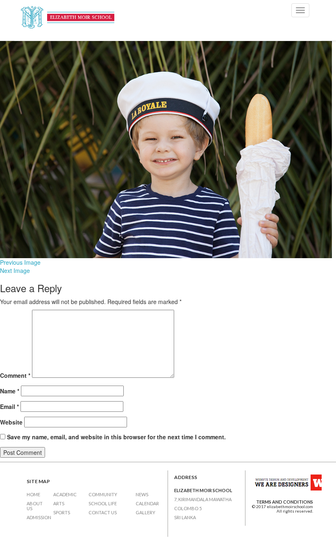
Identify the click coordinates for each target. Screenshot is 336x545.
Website (11, 422)
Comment (15, 375)
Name (9, 391)
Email (9, 406)
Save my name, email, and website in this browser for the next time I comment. (116, 437)
